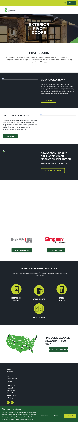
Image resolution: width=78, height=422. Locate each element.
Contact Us (11, 385)
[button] (65, 2)
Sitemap (9, 381)
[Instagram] (12, 402)
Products (10, 372)
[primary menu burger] (73, 10)
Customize (44, 416)
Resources (11, 390)
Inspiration (11, 388)
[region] (39, 414)
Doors (8, 376)
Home (9, 369)
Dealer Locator (12, 395)
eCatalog (10, 398)
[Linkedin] (8, 402)
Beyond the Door (12, 378)
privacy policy (17, 419)
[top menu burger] (3, 3)
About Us (10, 393)
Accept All (69, 416)
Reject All (57, 416)
